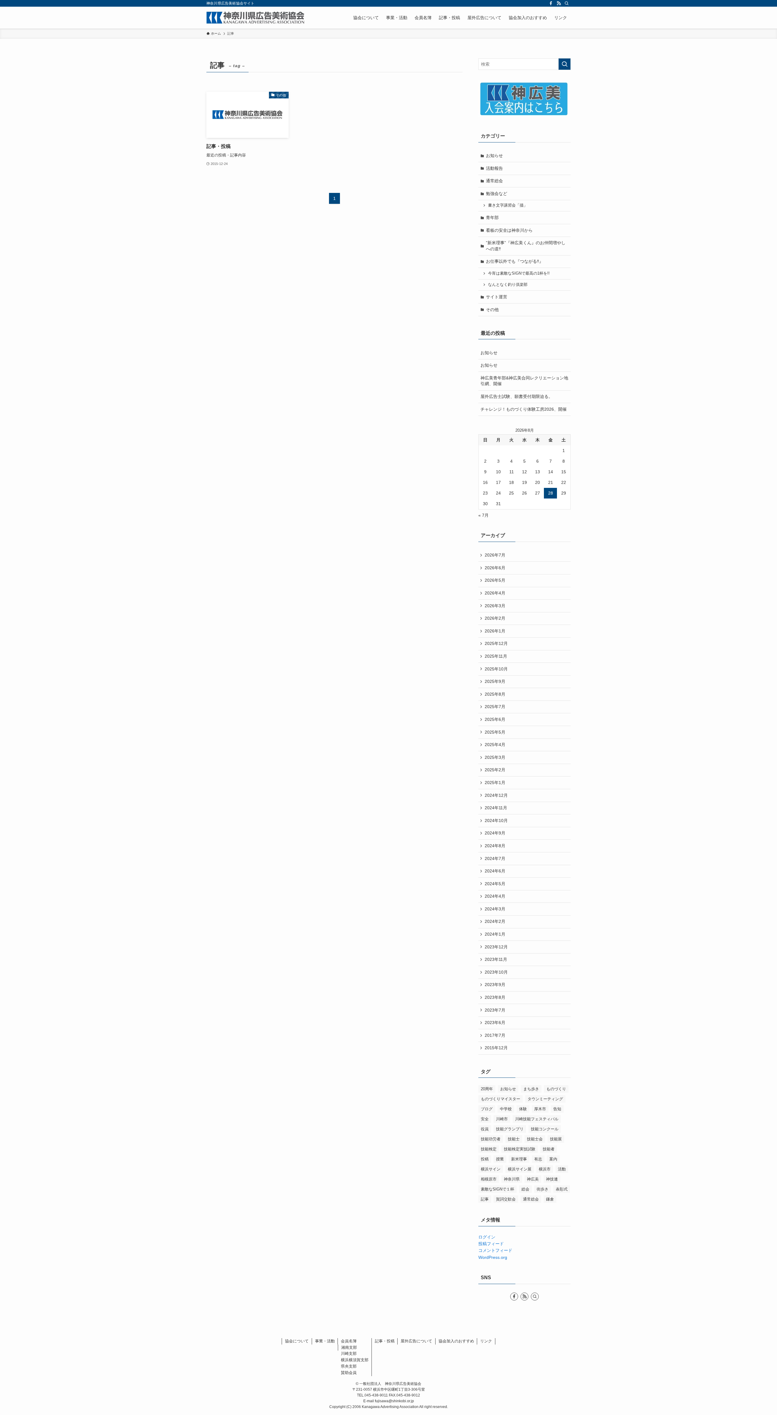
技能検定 (489, 1149)
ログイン (486, 1237)
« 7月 (483, 515)
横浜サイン (490, 1169)
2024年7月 (495, 858)
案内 (553, 1159)
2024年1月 (495, 934)
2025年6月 (495, 719)
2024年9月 (495, 833)
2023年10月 (496, 972)
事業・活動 (325, 1341)
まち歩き (531, 1089)
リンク (486, 1341)
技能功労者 (490, 1139)
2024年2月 (495, 921)
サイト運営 (496, 296)
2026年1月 (495, 631)
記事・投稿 (385, 1341)
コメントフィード (495, 1250)
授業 (500, 1159)
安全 (485, 1119)
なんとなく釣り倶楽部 (508, 285)
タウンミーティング (545, 1099)
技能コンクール (544, 1129)
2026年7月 (495, 555)
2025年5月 (495, 732)
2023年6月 (495, 1022)
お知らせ (494, 155)
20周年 (487, 1089)
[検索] (567, 3)
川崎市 (502, 1119)
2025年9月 (495, 681)
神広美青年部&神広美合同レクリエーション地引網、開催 (524, 380)
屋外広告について (416, 1341)
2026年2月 (495, 618)
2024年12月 (496, 795)
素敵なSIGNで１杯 (497, 1189)
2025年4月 (495, 744)
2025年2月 (495, 769)
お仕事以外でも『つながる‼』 (514, 261)
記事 (485, 1199)
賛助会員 (349, 1372)
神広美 (533, 1179)
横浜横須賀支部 (354, 1360)
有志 (538, 1159)
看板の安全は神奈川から (509, 230)
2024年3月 (495, 908)
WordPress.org (492, 1257)
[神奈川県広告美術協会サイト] (255, 18)
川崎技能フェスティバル (536, 1119)
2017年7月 (495, 1035)
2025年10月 (496, 668)
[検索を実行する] (564, 64)
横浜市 (545, 1169)
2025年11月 (496, 656)
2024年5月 (495, 883)
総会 (525, 1189)
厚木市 (540, 1109)
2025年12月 (496, 643)
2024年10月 (496, 820)
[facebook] (551, 3)
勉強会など (496, 193)
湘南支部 (349, 1347)
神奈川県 (512, 1179)
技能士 (514, 1139)
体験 (523, 1109)
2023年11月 (496, 959)
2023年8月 (495, 997)
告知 (557, 1109)
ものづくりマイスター (500, 1099)
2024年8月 (495, 845)
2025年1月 (495, 782)
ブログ (487, 1109)
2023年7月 (495, 1010)
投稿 (485, 1159)
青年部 (492, 217)
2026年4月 (495, 593)
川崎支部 (349, 1353)
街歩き (542, 1189)
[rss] (559, 3)
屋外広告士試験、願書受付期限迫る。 (516, 396)
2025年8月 (495, 694)
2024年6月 (495, 871)
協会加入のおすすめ (456, 1341)
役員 (485, 1129)
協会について (297, 1341)
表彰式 (562, 1189)
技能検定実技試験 (519, 1149)
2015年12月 (496, 1047)
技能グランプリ (510, 1129)
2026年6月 (495, 567)
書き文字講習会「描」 (508, 205)
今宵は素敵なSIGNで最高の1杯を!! (519, 273)
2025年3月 (495, 757)
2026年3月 (495, 605)
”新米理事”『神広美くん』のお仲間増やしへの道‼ (525, 245)
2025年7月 (495, 706)
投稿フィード (491, 1243)
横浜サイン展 (519, 1169)
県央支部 (349, 1366)
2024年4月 (495, 896)
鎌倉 (550, 1199)
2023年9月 (495, 984)
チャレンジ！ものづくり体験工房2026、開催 (523, 409)
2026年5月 (495, 580)
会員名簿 (349, 1341)
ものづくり (556, 1089)
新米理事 (519, 1159)
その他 (492, 309)
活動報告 (494, 168)
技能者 (549, 1149)
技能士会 (535, 1139)
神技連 (552, 1179)
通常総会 (494, 180)
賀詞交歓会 (506, 1199)
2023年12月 (496, 946)
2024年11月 (496, 807)
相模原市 (489, 1179)
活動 (562, 1169)
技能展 (556, 1139)
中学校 (506, 1109)
